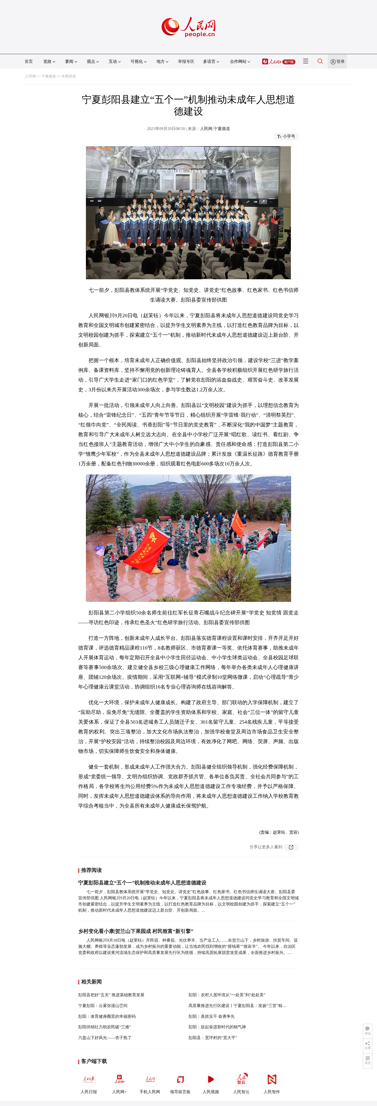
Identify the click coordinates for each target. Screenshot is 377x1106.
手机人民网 (150, 1092)
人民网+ (119, 1092)
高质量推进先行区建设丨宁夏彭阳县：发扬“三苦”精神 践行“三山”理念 (252, 1005)
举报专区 (186, 61)
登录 (340, 61)
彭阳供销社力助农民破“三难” (104, 1027)
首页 (29, 61)
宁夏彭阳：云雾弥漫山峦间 (102, 1005)
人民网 (30, 76)
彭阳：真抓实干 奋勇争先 (211, 1016)
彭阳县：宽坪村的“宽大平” (212, 1037)
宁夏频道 (49, 76)
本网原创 (69, 76)
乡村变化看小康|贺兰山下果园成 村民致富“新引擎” (135, 931)
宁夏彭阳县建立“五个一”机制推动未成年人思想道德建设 (142, 882)
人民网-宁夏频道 (215, 128)
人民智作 (272, 1092)
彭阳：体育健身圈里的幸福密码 (107, 1016)
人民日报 (89, 1092)
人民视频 (211, 1092)
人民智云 (241, 1092)
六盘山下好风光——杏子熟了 (105, 1037)
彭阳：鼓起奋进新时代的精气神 (217, 1027)
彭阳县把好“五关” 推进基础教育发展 (111, 995)
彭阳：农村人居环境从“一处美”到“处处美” (226, 995)
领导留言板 (180, 1092)
